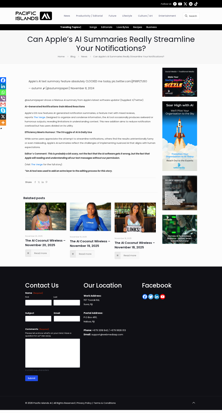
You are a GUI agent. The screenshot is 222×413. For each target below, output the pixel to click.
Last (55, 297)
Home (61, 56)
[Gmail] (3, 104)
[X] (3, 117)
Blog (73, 56)
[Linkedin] (3, 86)
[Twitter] (150, 296)
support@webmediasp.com (107, 334)
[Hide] (1, 128)
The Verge (39, 117)
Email (57, 313)
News (84, 56)
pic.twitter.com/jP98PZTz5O (129, 81)
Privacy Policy (84, 403)
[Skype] (3, 110)
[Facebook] (3, 80)
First (27, 297)
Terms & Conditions (104, 403)
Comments (37, 329)
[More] (3, 123)
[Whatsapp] (3, 92)
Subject (29, 313)
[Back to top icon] (193, 403)
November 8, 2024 (82, 88)
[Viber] (3, 98)
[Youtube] (162, 296)
